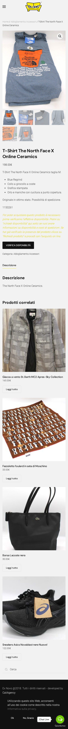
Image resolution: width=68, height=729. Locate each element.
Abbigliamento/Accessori (23, 21)
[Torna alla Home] (34, 6)
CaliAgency (9, 692)
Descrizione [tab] (9, 265)
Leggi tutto (12, 389)
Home (5, 21)
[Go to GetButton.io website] (60, 726)
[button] (4, 6)
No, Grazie (28, 717)
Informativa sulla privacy (21, 708)
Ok (12, 717)
